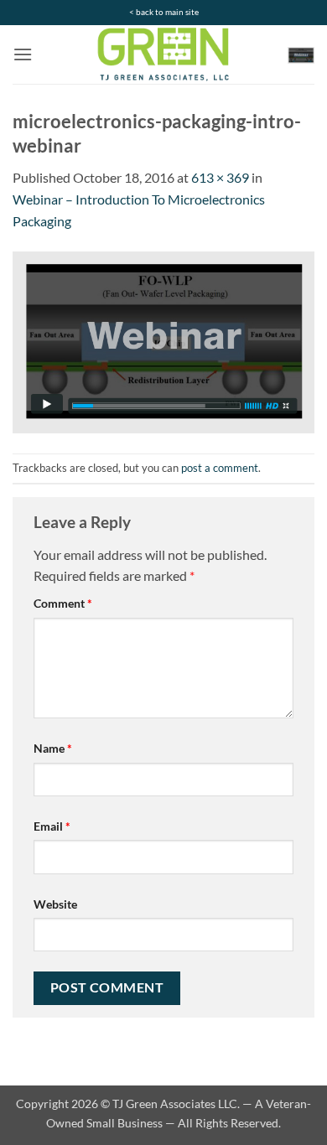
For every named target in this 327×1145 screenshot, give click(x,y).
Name (53, 748)
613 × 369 (220, 177)
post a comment (219, 467)
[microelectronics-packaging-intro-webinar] (163, 341)
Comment (63, 603)
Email (52, 826)
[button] (23, 54)
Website (55, 904)
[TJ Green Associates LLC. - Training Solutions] (163, 54)
